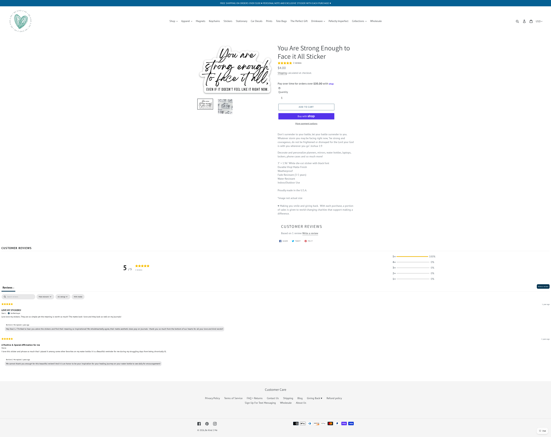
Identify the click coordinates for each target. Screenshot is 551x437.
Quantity (283, 92)
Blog (300, 398)
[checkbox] (78, 296)
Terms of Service (233, 398)
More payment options (306, 123)
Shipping (282, 73)
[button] (413, 256)
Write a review (310, 233)
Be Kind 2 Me (211, 430)
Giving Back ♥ (314, 398)
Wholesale (286, 402)
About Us (301, 402)
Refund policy (334, 398)
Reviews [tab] (8, 287)
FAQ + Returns (255, 398)
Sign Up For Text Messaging (260, 402)
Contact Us (273, 398)
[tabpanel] (275, 331)
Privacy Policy (212, 398)
